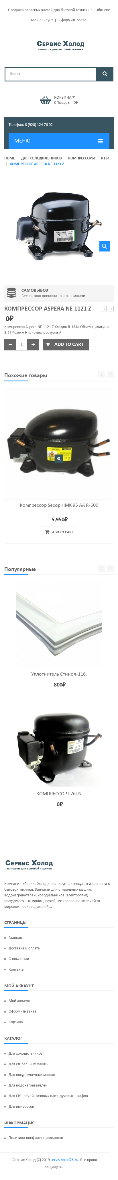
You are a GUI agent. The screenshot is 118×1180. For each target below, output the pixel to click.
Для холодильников (41, 158)
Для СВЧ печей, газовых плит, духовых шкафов (48, 1096)
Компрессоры (81, 158)
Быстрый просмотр (59, 459)
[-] (10, 344)
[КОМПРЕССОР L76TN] (59, 744)
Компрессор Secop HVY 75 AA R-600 (111, 309)
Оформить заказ (72, 20)
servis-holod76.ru (64, 1160)
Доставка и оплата (24, 948)
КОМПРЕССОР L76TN (59, 794)
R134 (105, 158)
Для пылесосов (21, 1107)
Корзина (16, 1022)
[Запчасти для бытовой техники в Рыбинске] (60, 44)
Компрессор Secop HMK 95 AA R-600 (59, 505)
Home (9, 158)
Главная (15, 938)
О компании (19, 959)
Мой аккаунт (42, 20)
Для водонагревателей (28, 1085)
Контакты (16, 970)
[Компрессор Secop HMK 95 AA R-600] (59, 442)
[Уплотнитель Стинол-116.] (59, 624)
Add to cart (69, 344)
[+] (33, 344)
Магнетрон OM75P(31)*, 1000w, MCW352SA (104, 309)
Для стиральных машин (28, 1064)
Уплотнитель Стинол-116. (59, 674)
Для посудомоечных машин (32, 1075)
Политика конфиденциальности (36, 1138)
